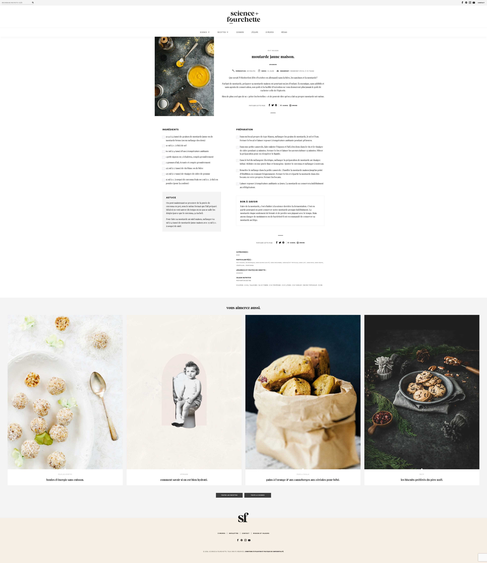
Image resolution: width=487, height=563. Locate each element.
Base (238, 255)
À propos (270, 32)
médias (284, 32)
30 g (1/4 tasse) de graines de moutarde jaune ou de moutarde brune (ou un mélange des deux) (189, 138)
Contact (481, 2)
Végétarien (249, 265)
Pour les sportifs (65, 474)
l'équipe (254, 32)
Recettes (222, 32)
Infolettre (233, 533)
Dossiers (240, 32)
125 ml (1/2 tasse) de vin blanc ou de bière (184, 168)
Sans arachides (276, 262)
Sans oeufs (319, 262)
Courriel (285, 105)
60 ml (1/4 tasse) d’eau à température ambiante (187, 151)
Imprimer (294, 105)
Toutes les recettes (229, 495)
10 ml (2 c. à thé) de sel (176, 145)
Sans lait (302, 262)
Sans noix (310, 262)
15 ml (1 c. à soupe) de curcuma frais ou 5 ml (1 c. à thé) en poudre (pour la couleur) (192, 181)
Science (203, 32)
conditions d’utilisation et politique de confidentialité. (264, 551)
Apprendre (184, 474)
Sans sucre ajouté (262, 262)
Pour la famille (303, 474)
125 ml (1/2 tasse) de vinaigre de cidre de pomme (188, 173)
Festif (422, 474)
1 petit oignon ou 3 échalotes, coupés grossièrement (189, 156)
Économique (250, 262)
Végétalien (240, 265)
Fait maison (273, 50)
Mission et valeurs (261, 533)
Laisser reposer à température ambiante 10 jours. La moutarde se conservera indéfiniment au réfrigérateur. (281, 185)
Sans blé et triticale (290, 262)
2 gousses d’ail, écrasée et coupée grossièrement (188, 162)
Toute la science (258, 495)
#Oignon (273, 64)
